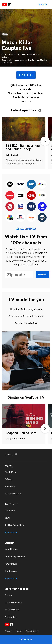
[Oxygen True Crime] (5, 34)
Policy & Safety (32, 631)
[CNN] (31, 195)
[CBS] (20, 184)
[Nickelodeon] (31, 217)
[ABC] (10, 184)
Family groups (11, 564)
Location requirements (15, 556)
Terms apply (26, 101)
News (7, 518)
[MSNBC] (10, 217)
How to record (11, 571)
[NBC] (42, 184)
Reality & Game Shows (15, 525)
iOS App (8, 479)
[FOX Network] (31, 184)
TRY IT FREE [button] (26, 74)
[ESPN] (10, 195)
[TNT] (42, 217)
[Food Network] (10, 206)
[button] (45, 141)
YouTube (9, 595)
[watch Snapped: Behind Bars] (23, 416)
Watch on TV (10, 472)
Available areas (12, 549)
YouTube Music (12, 610)
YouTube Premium (13, 602)
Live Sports (10, 510)
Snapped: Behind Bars (21, 433)
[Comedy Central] (42, 195)
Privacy (8, 631)
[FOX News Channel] (20, 206)
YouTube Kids (11, 617)
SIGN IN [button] (43, 5)
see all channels (26, 228)
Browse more (11, 532)
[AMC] (20, 195)
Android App (10, 486)
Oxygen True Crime (15, 438)
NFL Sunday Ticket (13, 494)
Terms (18, 631)
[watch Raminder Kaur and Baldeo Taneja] (23, 129)
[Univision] (42, 206)
